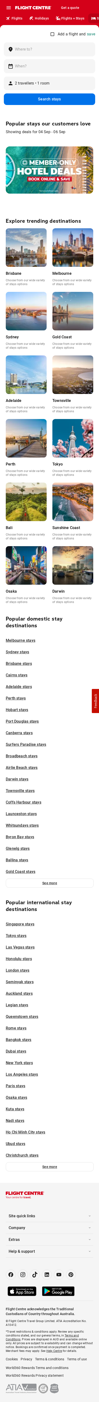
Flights (17, 18)
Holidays (42, 18)
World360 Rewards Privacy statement (35, 1375)
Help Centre (54, 1351)
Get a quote (70, 8)
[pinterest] (71, 1275)
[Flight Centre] (33, 8)
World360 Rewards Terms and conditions (37, 1368)
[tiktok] (35, 1275)
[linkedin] (47, 1275)
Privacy (26, 1359)
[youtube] (59, 1275)
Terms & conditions (49, 1359)
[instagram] (23, 1275)
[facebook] (11, 1275)
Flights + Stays (72, 18)
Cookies (12, 1359)
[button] (50, 883)
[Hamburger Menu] (8, 7)
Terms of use (77, 1359)
